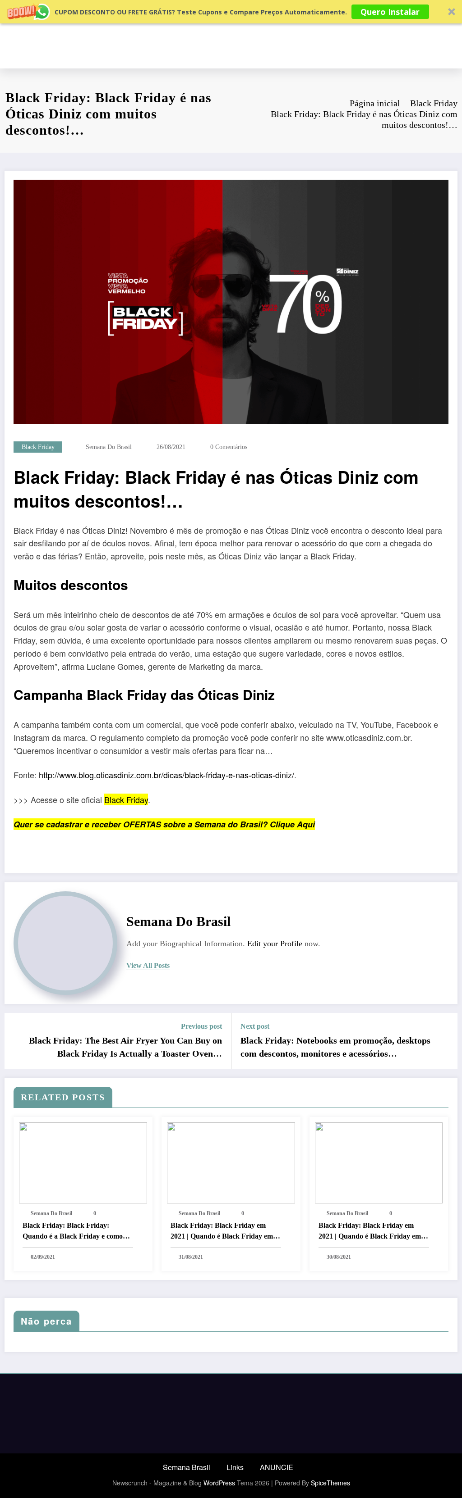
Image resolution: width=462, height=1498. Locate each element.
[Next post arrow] (444, 1041)
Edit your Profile (274, 943)
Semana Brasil (186, 1467)
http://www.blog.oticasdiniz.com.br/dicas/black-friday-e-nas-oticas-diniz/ (166, 775)
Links (235, 1467)
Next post (254, 1026)
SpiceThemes (330, 1482)
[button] (231, 11)
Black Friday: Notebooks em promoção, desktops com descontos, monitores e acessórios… (335, 1046)
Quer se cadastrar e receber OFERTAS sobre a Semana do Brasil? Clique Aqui (164, 824)
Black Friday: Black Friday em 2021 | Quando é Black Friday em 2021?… (222, 1231)
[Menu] (452, 46)
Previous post (201, 1026)
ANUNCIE (276, 1467)
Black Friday (38, 447)
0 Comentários (228, 447)
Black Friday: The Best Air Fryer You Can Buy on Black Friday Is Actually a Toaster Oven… (125, 1046)
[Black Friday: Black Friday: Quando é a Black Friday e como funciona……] (83, 1162)
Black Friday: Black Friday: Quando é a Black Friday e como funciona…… (73, 1231)
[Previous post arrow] (17, 1041)
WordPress (219, 1482)
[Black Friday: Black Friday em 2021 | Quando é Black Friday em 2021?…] (231, 1162)
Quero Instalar (390, 11)
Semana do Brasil (109, 447)
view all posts (148, 965)
